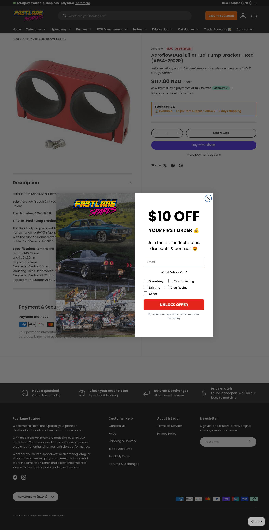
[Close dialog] (208, 198)
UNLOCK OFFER (174, 305)
